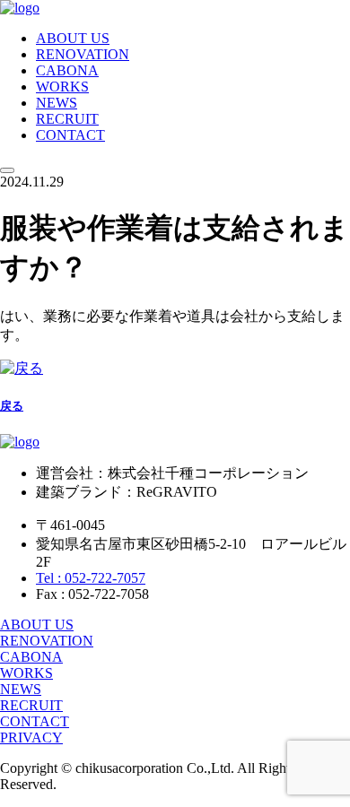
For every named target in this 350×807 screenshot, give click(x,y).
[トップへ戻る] (19, 7)
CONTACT (70, 135)
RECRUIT (67, 118)
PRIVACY (31, 737)
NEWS (56, 102)
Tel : (90, 578)
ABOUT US (72, 38)
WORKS (62, 86)
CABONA (67, 70)
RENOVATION (82, 54)
